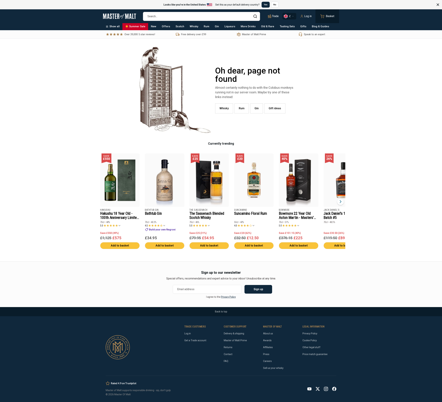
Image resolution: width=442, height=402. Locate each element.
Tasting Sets (287, 26)
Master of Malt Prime (235, 340)
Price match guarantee (315, 354)
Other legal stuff (311, 347)
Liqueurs (229, 26)
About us (268, 333)
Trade (275, 16)
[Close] (438, 4)
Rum (206, 26)
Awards (267, 340)
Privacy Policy (228, 297)
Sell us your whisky (273, 368)
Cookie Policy (309, 340)
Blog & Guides (320, 26)
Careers (267, 361)
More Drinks (248, 26)
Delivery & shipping (234, 333)
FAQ (226, 361)
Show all (114, 26)
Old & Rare (267, 26)
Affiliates (268, 347)
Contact (228, 354)
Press (266, 354)
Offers (166, 26)
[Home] (119, 16)
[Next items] (340, 201)
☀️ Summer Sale (135, 26)
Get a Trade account (195, 340)
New (153, 26)
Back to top (221, 311)
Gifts (303, 26)
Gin (217, 26)
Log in (308, 16)
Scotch (180, 26)
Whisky (194, 26)
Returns (228, 347)
